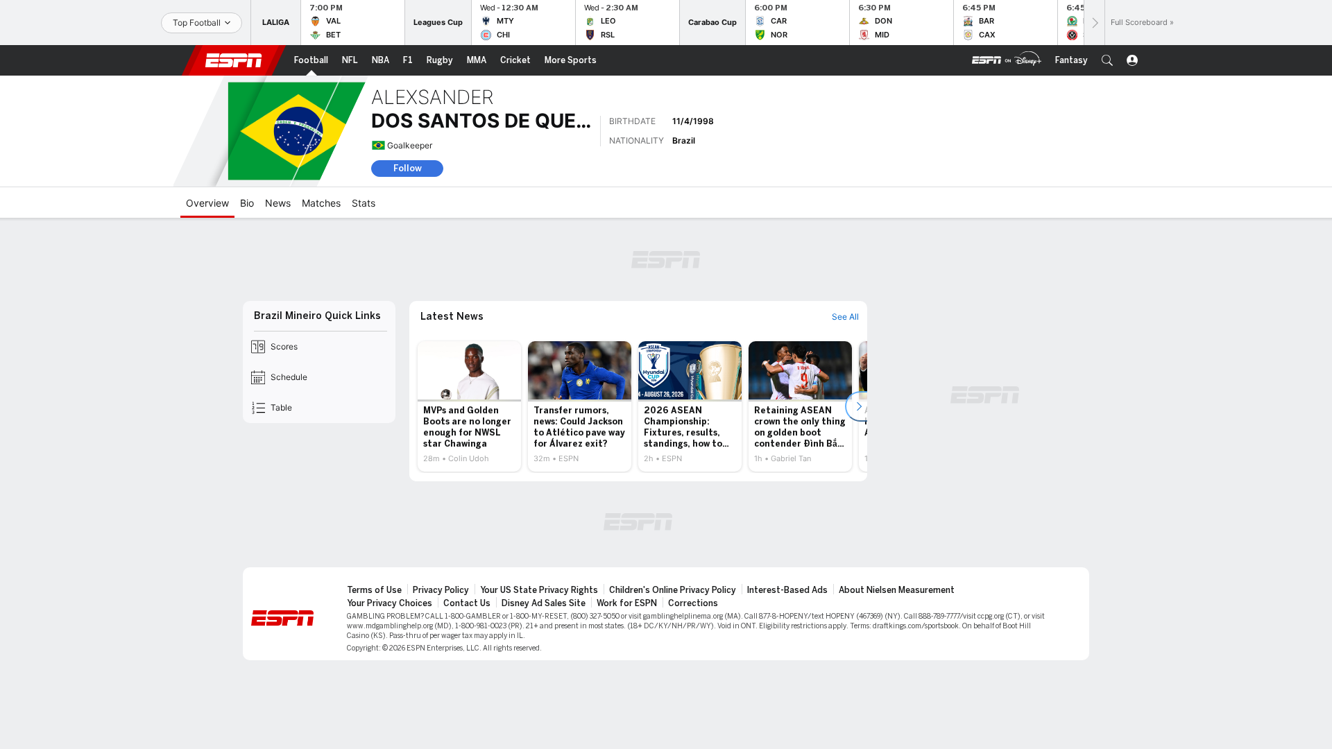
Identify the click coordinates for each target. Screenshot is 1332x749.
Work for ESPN (627, 603)
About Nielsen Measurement (897, 590)
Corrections (693, 603)
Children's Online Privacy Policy (672, 590)
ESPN (233, 60)
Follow (407, 168)
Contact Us (466, 603)
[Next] (1094, 22)
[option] (469, 406)
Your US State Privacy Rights (539, 590)
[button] (1107, 60)
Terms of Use (374, 590)
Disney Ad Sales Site (544, 603)
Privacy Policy (441, 590)
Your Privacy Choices (389, 603)
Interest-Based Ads (787, 590)
